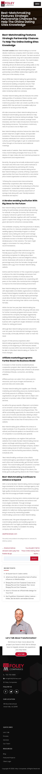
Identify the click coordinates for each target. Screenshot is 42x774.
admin (10, 541)
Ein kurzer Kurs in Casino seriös (16, 574)
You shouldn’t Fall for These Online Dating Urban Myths (30, 551)
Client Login (7, 761)
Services (6, 740)
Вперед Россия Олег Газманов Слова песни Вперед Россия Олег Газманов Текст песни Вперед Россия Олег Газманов (20, 585)
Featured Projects (9, 758)
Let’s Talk (6, 732)
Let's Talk (21, 654)
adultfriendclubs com (9, 534)
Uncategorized (22, 539)
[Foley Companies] (7, 3)
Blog (4, 754)
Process (5, 736)
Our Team (6, 744)
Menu (37, 4)
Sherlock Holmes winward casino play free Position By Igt (10, 551)
